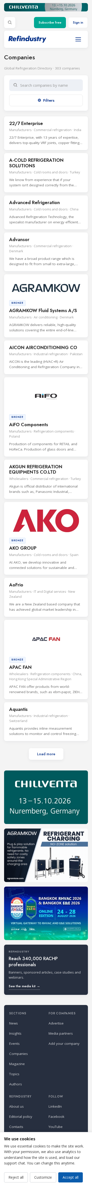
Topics (14, 1074)
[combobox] (49, 85)
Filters (48, 100)
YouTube (56, 1126)
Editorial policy (20, 1116)
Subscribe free (50, 22)
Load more (46, 754)
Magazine (17, 1064)
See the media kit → (24, 986)
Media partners (61, 1033)
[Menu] (78, 39)
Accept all (70, 1177)
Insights (15, 1033)
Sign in (78, 22)
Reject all (16, 1177)
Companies (18, 1053)
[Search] (9, 22)
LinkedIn (55, 1106)
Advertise (56, 1023)
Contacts (16, 1126)
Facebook (56, 1116)
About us (16, 1106)
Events (14, 1043)
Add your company (64, 1043)
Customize (43, 1177)
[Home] (27, 39)
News (13, 1023)
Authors (15, 1084)
